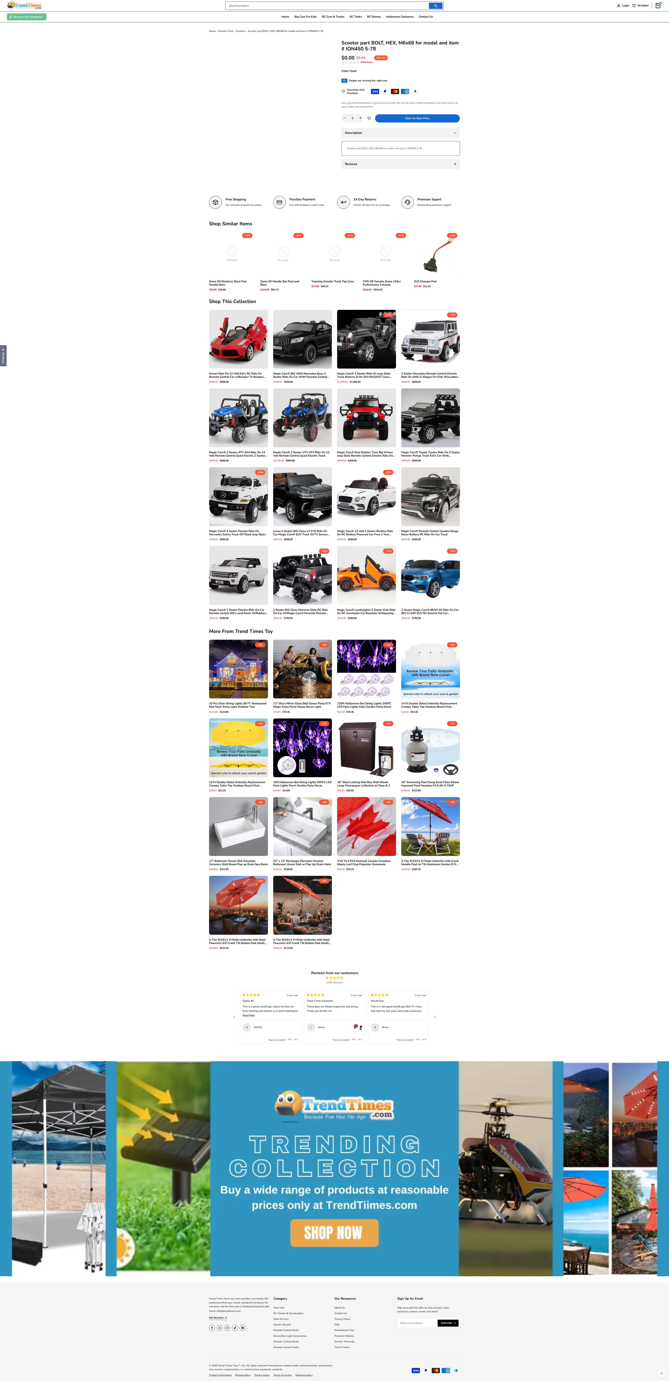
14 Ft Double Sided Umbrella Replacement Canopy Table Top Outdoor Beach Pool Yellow (237, 784)
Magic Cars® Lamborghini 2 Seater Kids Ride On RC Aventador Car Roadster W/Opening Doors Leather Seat (366, 611)
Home (212, 31)
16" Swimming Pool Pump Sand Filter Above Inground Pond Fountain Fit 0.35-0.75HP (430, 784)
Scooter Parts (225, 31)
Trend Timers (342, 1347)
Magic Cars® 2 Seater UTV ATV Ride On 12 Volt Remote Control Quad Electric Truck (301, 454)
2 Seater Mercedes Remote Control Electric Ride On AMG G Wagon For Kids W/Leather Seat (429, 375)
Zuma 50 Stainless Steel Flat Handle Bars (228, 283)
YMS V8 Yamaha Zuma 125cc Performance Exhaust (382, 283)
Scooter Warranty (344, 1341)
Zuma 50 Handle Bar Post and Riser (279, 283)
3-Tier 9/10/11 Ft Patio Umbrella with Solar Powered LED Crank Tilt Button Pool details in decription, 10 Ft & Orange (301, 941)
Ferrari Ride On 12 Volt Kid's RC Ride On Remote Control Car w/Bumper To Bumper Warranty (236, 375)
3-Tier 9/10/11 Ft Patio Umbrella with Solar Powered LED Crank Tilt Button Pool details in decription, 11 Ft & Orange (237, 941)
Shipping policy (304, 1375)
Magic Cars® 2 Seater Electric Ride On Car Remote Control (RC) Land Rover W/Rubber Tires (237, 611)
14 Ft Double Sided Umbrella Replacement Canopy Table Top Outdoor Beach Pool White (429, 705)
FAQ (336, 1324)
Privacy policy (262, 1375)
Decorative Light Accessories (290, 1336)
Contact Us (340, 1313)
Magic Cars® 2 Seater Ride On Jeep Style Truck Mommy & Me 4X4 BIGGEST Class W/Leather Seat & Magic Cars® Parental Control (364, 375)
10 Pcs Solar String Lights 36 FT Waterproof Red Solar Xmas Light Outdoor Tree (238, 705)
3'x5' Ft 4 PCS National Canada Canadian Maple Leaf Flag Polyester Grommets (364, 862)
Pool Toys (279, 1307)
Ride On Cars (281, 1319)
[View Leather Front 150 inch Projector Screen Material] (315, 1027)
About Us (339, 1307)
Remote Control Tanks (286, 1347)
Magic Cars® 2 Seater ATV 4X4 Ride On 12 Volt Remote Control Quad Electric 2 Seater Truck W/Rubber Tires (237, 454)
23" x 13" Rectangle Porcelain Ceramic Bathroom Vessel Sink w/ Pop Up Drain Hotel (302, 862)
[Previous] (234, 1017)
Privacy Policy (342, 1319)
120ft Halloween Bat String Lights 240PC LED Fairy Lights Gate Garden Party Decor (364, 705)
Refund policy (243, 1375)
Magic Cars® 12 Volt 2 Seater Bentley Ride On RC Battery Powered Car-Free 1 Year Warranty (365, 533)
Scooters (241, 31)
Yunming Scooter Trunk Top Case (333, 281)
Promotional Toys (344, 1330)
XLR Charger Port (425, 281)
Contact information (220, 1375)
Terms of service (282, 1375)
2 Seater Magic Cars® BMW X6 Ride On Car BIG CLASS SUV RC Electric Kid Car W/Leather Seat (430, 611)
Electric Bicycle (282, 1324)
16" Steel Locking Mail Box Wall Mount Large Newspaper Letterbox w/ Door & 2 (363, 784)
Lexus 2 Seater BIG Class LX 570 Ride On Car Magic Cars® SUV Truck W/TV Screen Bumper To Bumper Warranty (300, 533)
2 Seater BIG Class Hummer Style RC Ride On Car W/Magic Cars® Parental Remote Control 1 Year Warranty (300, 611)
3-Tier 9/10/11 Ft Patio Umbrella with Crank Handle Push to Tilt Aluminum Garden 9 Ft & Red (430, 862)
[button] (356, 62)
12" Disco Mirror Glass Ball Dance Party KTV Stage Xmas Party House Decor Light (302, 705)
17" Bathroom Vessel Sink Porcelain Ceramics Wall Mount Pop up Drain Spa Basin (238, 862)
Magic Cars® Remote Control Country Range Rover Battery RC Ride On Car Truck (430, 533)
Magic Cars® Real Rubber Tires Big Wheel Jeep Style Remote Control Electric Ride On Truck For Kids (365, 454)
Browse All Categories (28, 17)
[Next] (435, 1017)
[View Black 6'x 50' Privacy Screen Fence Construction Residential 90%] (379, 1027)
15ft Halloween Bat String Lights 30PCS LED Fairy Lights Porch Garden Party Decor (302, 784)
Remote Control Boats (286, 1330)
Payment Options (344, 1336)
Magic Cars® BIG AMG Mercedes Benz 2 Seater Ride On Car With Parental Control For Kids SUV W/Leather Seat (300, 375)
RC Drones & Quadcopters (288, 1313)
